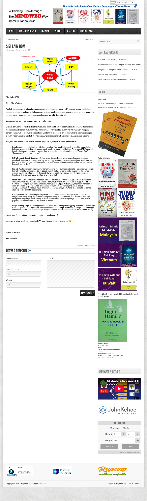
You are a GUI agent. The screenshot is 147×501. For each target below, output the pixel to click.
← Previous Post (12, 40)
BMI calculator (119, 423)
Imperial (116, 427)
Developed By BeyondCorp (115, 484)
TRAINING (45, 31)
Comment (50, 258)
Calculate (109, 446)
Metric (126, 427)
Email (12, 269)
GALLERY (71, 31)
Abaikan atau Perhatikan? (108, 75)
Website (9, 280)
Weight (108, 440)
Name (12, 258)
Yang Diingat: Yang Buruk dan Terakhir (113, 70)
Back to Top (136, 484)
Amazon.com (103, 345)
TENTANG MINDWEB (27, 31)
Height (108, 434)
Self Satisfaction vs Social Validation (112, 80)
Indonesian (121, 2)
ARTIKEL (58, 31)
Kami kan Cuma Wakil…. (107, 60)
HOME (11, 31)
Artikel (92, 246)
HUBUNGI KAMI (86, 31)
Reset (130, 446)
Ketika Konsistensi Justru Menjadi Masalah (114, 65)
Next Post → (90, 40)
